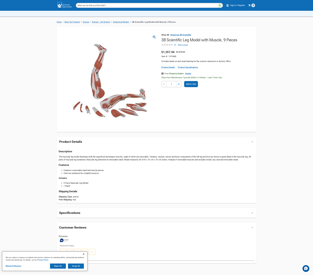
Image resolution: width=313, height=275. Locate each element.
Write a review (183, 45)
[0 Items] (249, 5)
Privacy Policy (42, 260)
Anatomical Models (121, 22)
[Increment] (178, 84)
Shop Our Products (72, 22)
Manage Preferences (13, 266)
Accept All (76, 266)
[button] (235, 5)
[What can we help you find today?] (220, 5)
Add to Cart (191, 84)
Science (86, 22)
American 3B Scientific (180, 35)
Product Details (168, 67)
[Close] (83, 254)
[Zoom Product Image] (154, 37)
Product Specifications (188, 67)
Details (188, 73)
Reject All (58, 266)
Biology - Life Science (101, 22)
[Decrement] (163, 84)
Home (59, 22)
